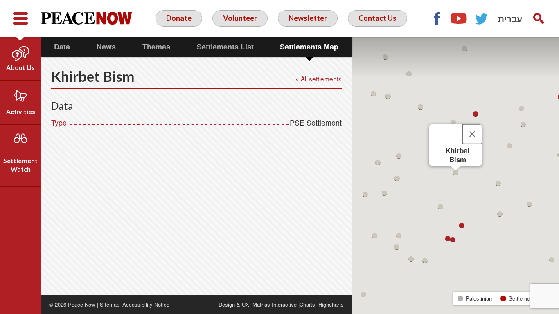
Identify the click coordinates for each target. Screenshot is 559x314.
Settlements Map (309, 46)
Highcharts (331, 304)
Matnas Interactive (274, 304)
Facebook (436, 18)
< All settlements (318, 78)
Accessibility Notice (145, 304)
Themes (156, 46)
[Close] (472, 134)
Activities (20, 111)
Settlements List (225, 46)
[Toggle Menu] (20, 18)
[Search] (538, 18)
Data (62, 46)
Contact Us (377, 17)
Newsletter (308, 17)
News (106, 46)
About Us (20, 67)
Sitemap (109, 304)
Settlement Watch (20, 165)
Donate (179, 17)
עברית (510, 18)
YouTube (459, 18)
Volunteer (240, 17)
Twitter (481, 18)
